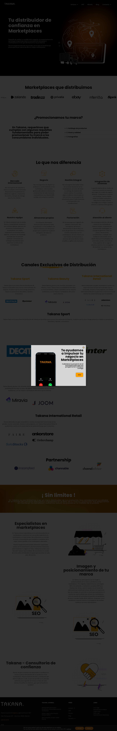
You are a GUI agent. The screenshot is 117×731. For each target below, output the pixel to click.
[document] (58, 365)
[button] (83, 347)
